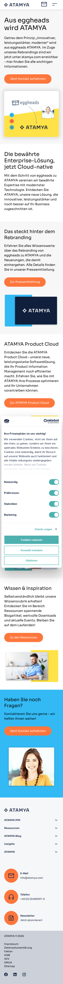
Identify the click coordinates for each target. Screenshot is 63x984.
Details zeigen (43, 529)
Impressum (11, 944)
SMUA (8, 962)
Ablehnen (31, 560)
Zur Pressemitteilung (25, 282)
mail (44, 4)
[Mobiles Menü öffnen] (54, 4)
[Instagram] (24, 974)
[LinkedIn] (15, 974)
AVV (6, 958)
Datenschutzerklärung (18, 947)
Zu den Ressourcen (23, 637)
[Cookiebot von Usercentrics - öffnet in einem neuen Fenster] (44, 421)
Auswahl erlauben (31, 550)
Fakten (8, 951)
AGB (7, 955)
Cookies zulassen (31, 539)
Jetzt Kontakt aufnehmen (28, 79)
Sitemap (9, 966)
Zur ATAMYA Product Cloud (29, 403)
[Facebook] (6, 974)
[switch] (54, 493)
